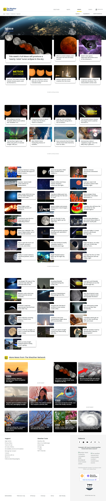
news (7, 14)
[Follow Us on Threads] (95, 442)
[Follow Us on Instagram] (83, 442)
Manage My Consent (10, 451)
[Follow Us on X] (99, 442)
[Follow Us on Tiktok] (91, 442)
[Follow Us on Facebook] (79, 442)
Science (13, 14)
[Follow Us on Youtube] (87, 442)
